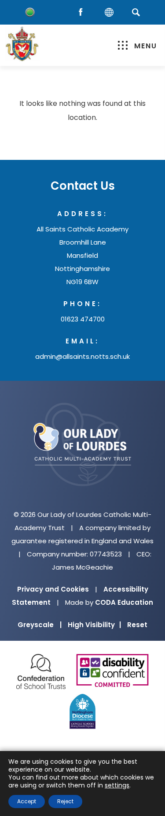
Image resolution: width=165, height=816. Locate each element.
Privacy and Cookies (53, 589)
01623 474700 (83, 319)
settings (117, 785)
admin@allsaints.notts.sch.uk (82, 356)
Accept (26, 801)
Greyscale (40, 624)
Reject (65, 801)
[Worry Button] (30, 12)
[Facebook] (83, 12)
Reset (137, 624)
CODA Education (124, 602)
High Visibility (94, 624)
